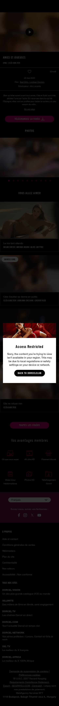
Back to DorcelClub (29, 373)
